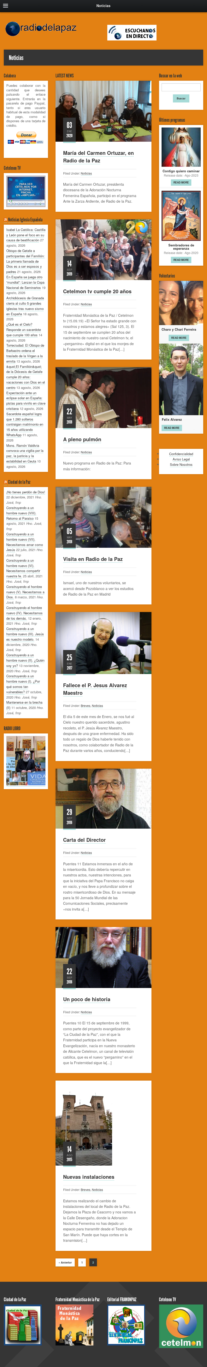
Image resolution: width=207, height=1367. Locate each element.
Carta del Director (84, 839)
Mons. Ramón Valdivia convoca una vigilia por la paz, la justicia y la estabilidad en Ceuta (24, 453)
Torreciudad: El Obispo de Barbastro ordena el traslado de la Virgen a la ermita (25, 353)
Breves (85, 705)
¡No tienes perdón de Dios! (25, 492)
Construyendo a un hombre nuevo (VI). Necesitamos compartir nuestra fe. (23, 568)
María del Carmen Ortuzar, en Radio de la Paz (98, 156)
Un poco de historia (86, 999)
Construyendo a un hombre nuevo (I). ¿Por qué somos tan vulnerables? (23, 684)
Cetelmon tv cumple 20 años (97, 291)
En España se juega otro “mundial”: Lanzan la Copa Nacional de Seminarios (25, 282)
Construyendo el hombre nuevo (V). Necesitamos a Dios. (25, 592)
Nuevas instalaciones (88, 1176)
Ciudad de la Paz (19, 482)
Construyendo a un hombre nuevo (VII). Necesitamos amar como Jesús (24, 542)
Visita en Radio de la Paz (93, 558)
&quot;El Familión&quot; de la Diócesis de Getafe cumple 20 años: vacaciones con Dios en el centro (25, 377)
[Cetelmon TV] (25, 191)
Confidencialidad (181, 453)
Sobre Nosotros (181, 464)
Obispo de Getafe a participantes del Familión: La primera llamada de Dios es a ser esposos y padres (25, 261)
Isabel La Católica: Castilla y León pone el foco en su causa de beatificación (25, 235)
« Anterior (65, 1262)
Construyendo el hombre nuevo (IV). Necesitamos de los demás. (24, 613)
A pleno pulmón (82, 439)
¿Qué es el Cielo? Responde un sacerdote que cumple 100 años (23, 329)
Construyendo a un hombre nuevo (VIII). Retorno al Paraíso (21, 513)
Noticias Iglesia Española (25, 220)
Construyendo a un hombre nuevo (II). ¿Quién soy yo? (25, 660)
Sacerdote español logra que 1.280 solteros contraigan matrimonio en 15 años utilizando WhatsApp (24, 424)
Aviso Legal (181, 459)
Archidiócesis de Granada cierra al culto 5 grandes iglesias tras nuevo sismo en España (25, 306)
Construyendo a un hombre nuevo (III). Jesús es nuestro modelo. (25, 634)
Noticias (86, 173)
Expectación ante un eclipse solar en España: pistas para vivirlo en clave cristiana (25, 400)
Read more (181, 182)
